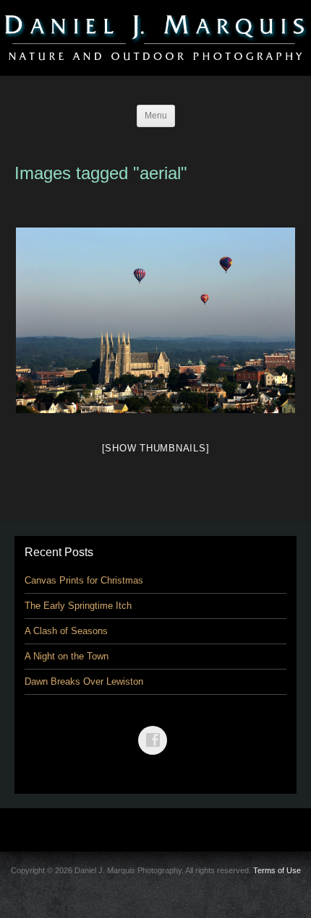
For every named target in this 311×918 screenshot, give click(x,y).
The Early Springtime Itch (78, 605)
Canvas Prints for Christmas (84, 580)
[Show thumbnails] (156, 448)
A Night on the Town (66, 656)
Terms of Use (277, 870)
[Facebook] (155, 729)
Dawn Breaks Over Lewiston (84, 681)
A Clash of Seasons (66, 630)
